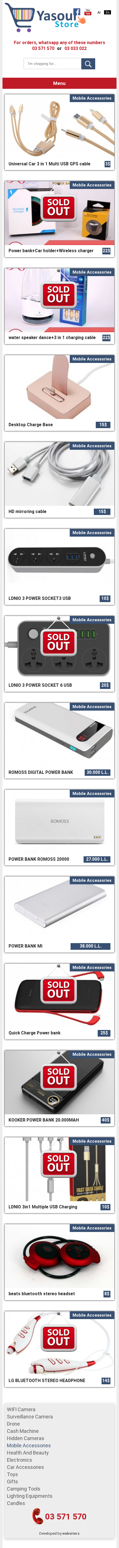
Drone (13, 1424)
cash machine (23, 1431)
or (59, 48)
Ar (99, 12)
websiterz (71, 1533)
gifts (12, 1481)
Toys (12, 1474)
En (108, 12)
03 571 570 (66, 1516)
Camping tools (23, 1489)
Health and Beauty (28, 1453)
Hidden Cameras (25, 1438)
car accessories (25, 1467)
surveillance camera (30, 1417)
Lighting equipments (30, 1496)
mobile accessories (29, 1445)
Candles (16, 1503)
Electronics (19, 1460)
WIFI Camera (21, 1409)
